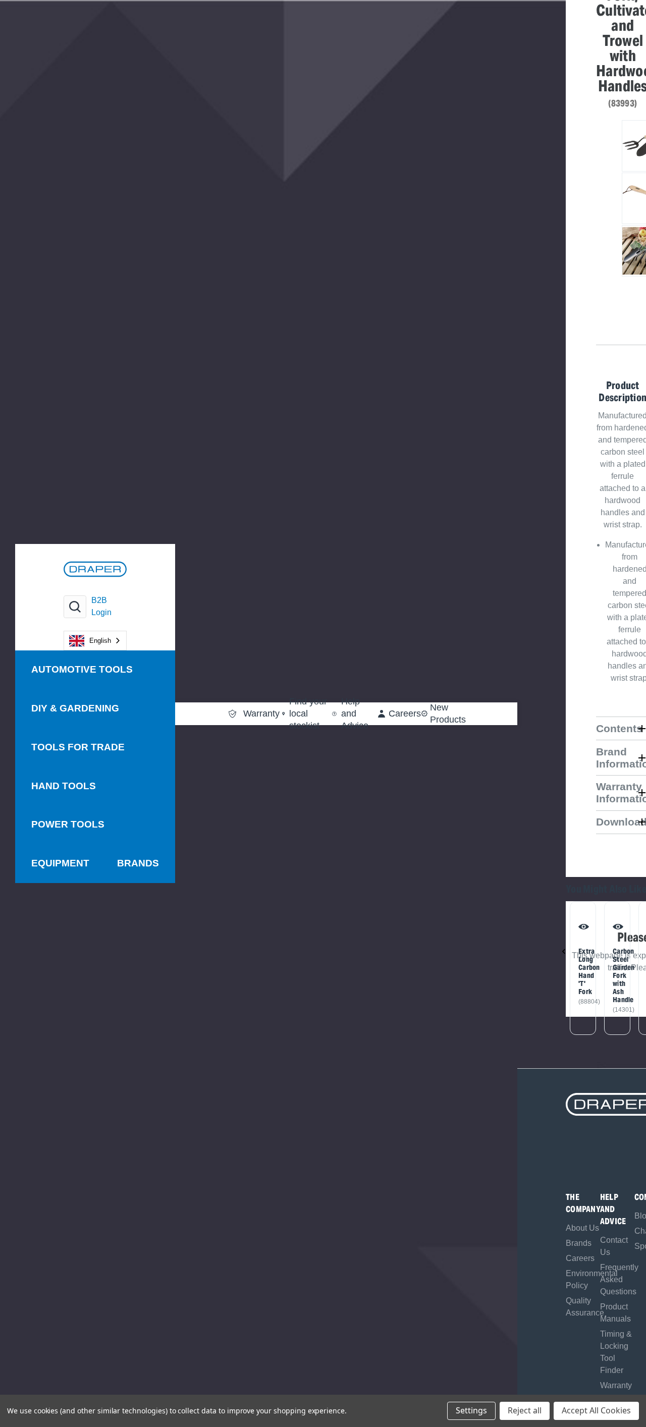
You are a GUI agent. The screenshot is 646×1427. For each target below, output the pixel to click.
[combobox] (95, 640)
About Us (582, 1228)
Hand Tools (63, 786)
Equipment (60, 863)
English (100, 640)
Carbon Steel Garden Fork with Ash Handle (616, 975)
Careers (580, 1258)
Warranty (616, 1385)
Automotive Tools (82, 669)
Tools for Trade (78, 747)
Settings (471, 1410)
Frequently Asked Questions (619, 1279)
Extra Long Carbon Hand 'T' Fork (581, 971)
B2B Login (101, 606)
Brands (138, 863)
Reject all (525, 1410)
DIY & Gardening (75, 708)
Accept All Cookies (596, 1410)
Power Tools (67, 824)
